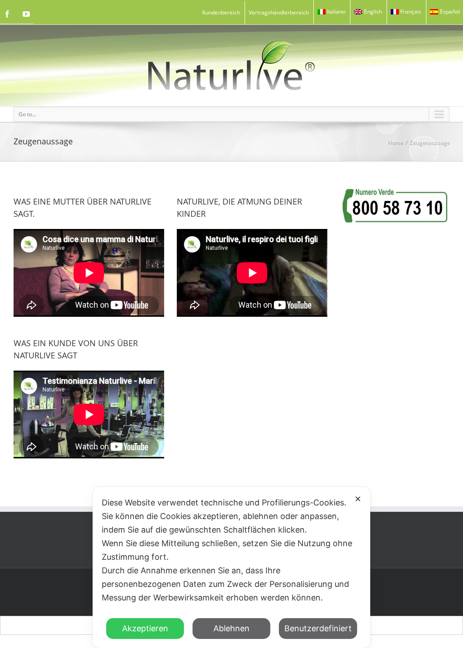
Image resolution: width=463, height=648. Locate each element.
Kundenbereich (221, 12)
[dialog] (231, 567)
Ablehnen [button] (231, 628)
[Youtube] (26, 14)
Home (395, 142)
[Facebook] (7, 14)
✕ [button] (357, 499)
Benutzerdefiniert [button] (318, 628)
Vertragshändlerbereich (279, 12)
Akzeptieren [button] (145, 628)
